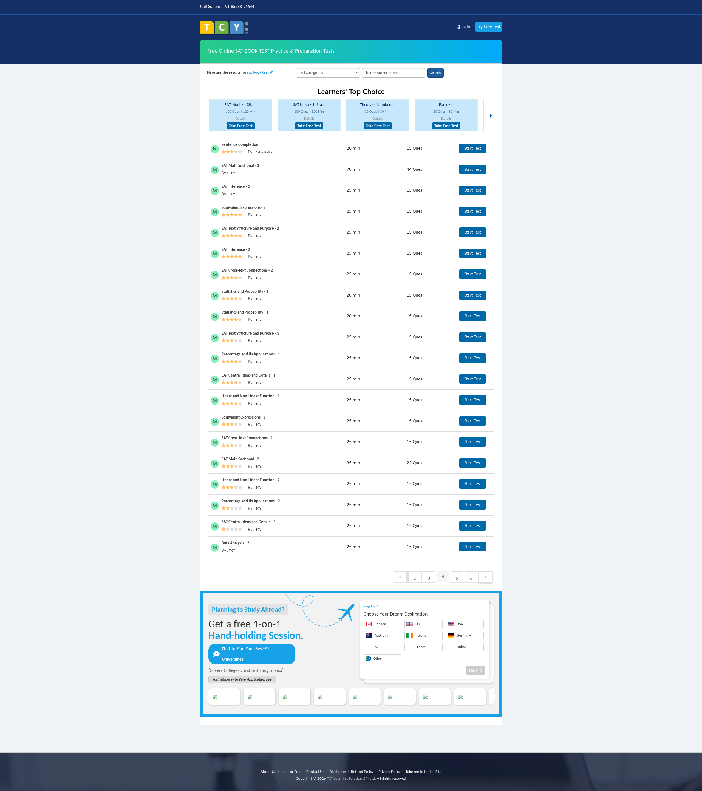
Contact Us (315, 771)
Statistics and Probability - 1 (245, 291)
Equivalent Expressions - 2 (244, 207)
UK (417, 624)
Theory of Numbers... (377, 104)
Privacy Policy (389, 771)
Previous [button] (209, 697)
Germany (464, 635)
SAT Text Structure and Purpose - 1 (250, 333)
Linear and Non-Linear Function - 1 (251, 396)
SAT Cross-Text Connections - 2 (247, 270)
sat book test (258, 72)
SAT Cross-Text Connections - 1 (247, 438)
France (420, 647)
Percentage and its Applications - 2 (251, 501)
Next (473, 670)
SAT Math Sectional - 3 (240, 165)
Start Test (472, 148)
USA (460, 624)
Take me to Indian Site (423, 771)
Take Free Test (241, 125)
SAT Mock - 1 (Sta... (241, 104)
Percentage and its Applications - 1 (251, 354)
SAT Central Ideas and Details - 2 (249, 521)
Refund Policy (362, 771)
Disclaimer (337, 771)
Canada (380, 624)
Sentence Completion (240, 144)
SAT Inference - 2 (236, 249)
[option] (240, 115)
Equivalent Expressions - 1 (244, 417)
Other (377, 658)
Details (241, 118)
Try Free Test (488, 27)
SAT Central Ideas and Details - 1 (249, 375)
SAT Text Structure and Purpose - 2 (250, 228)
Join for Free (291, 771)
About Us (268, 771)
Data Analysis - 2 (235, 542)
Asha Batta (264, 152)
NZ (377, 647)
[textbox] (393, 73)
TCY (232, 173)
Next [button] (492, 109)
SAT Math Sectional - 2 (240, 459)
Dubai (461, 647)
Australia (381, 635)
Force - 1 (446, 104)
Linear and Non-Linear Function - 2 (251, 479)
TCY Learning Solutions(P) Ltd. (351, 778)
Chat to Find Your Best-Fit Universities (245, 654)
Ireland (420, 635)
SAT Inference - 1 (236, 186)
